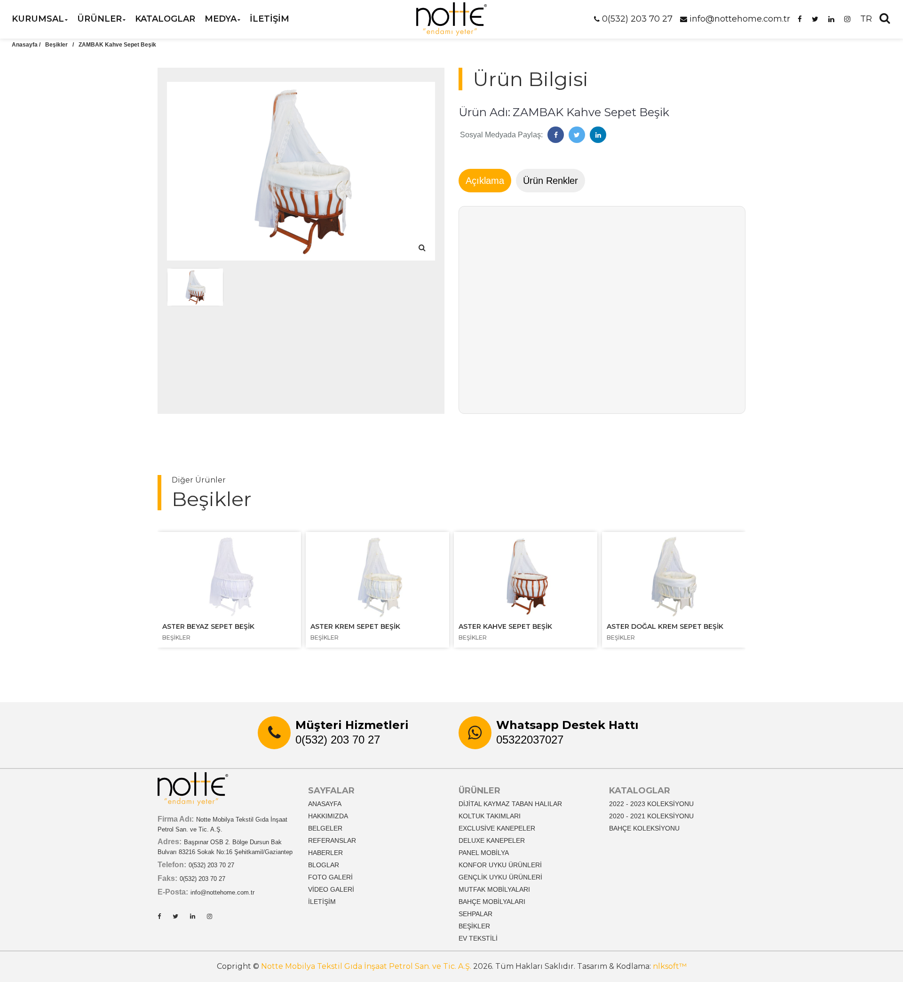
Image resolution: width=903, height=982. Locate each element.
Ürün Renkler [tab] (550, 180)
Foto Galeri (330, 877)
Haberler (325, 852)
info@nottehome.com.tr (739, 19)
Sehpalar (475, 914)
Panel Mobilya (484, 852)
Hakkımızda (328, 816)
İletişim (322, 901)
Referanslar (332, 840)
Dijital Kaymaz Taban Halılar (510, 804)
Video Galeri (331, 889)
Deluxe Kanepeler (492, 840)
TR (866, 19)
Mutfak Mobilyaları (494, 889)
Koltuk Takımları (490, 816)
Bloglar (323, 865)
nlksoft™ (670, 966)
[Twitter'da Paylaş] (577, 135)
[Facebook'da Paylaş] (555, 135)
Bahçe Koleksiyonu (644, 828)
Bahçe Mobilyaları (492, 901)
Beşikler (56, 44)
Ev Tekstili (478, 938)
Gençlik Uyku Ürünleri (500, 877)
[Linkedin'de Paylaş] (598, 135)
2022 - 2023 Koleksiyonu (651, 804)
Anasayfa (324, 804)
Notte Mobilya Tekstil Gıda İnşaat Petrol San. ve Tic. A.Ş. (366, 966)
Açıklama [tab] (485, 180)
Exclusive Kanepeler (497, 828)
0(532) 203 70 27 (637, 19)
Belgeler (325, 828)
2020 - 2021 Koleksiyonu (651, 816)
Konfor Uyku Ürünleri (500, 865)
